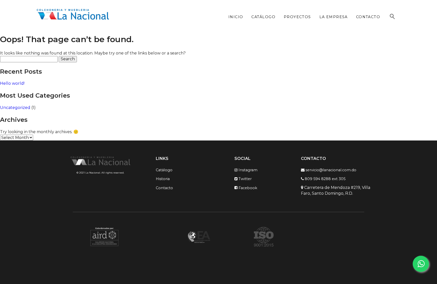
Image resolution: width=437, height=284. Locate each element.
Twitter (244, 179)
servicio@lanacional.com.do (330, 170)
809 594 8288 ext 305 (324, 179)
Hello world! (12, 83)
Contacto (164, 187)
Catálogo (164, 170)
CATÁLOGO (263, 17)
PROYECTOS (297, 17)
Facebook (247, 187)
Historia (163, 179)
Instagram (247, 170)
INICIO (235, 17)
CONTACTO (368, 17)
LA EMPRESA (333, 17)
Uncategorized (15, 107)
